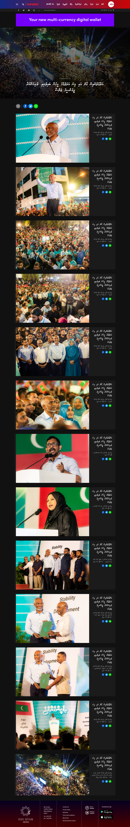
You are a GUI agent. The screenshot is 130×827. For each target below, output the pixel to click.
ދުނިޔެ (97, 4)
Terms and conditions (69, 815)
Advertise (65, 812)
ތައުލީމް (58, 4)
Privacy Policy (66, 809)
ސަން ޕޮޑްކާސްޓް (50, 4)
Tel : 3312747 (47, 816)
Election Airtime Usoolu (69, 820)
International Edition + (50, 10)
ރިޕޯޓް (71, 4)
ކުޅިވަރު (91, 4)
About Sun (66, 818)
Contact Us (66, 807)
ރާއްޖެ (102, 4)
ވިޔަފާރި (85, 4)
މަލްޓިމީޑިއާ (65, 4)
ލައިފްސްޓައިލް (78, 4)
